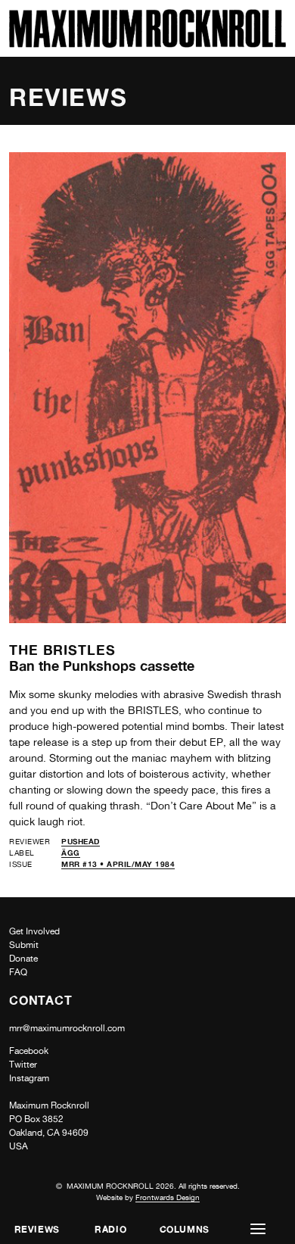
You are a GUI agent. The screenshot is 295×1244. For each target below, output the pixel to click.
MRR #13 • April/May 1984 (118, 863)
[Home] (147, 43)
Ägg (70, 852)
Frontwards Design (167, 1197)
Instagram (29, 1078)
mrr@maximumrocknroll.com (67, 1028)
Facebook (28, 1051)
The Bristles (62, 649)
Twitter (23, 1064)
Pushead (80, 841)
